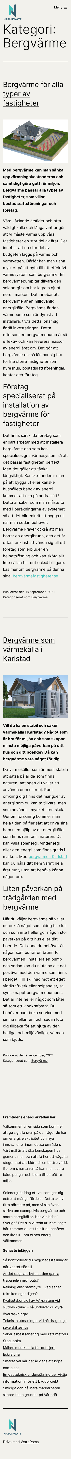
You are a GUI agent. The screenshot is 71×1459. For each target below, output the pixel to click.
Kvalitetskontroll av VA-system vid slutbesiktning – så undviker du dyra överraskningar (33, 1307)
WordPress (30, 1442)
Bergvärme (39, 597)
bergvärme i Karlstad (48, 856)
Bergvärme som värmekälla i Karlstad (29, 649)
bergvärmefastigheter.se (35, 576)
